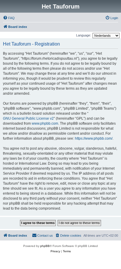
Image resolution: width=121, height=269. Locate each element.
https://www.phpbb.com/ (93, 138)
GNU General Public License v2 (28, 118)
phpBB (45, 246)
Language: (83, 35)
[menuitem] (9, 17)
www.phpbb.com (45, 123)
